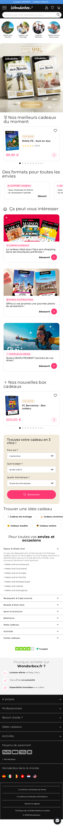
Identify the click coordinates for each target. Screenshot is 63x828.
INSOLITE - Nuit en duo (36, 141)
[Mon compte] (46, 7)
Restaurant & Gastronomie (18, 598)
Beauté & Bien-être (14, 604)
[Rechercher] (58, 15)
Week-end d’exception (16, 590)
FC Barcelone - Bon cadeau (34, 407)
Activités (8, 631)
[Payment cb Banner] (15, 752)
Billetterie (9, 618)
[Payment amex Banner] (22, 752)
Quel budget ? (15, 463)
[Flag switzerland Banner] (21, 776)
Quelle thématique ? (18, 477)
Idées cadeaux (11, 624)
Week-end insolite (14, 586)
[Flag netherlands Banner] (27, 776)
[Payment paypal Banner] (5, 752)
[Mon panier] (58, 7)
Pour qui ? (12, 450)
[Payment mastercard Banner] (29, 752)
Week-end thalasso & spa (17, 581)
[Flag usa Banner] (33, 776)
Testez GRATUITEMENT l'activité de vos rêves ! (29, 359)
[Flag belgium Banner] (15, 776)
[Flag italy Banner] (9, 776)
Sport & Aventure (13, 611)
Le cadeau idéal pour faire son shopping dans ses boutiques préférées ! (31, 250)
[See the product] (54, 155)
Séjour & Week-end (14, 548)
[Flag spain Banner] (3, 776)
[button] (30, 111)
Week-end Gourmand (16, 568)
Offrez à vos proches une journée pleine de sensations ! (30, 305)
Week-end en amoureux (17, 564)
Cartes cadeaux (12, 638)
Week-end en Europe (15, 573)
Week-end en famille (15, 577)
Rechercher (33, 494)
